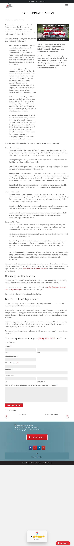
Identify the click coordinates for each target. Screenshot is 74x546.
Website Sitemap (48, 462)
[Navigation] (66, 5)
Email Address (11, 356)
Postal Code (41, 381)
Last (38, 352)
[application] (53, 32)
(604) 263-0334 (46, 338)
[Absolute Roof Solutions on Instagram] (35, 448)
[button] (6, 416)
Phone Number (11, 363)
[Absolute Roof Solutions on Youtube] (43, 448)
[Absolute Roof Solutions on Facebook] (30, 448)
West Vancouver (23, 415)
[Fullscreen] (67, 39)
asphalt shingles (16, 289)
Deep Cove (51, 415)
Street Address (9, 375)
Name (8, 346)
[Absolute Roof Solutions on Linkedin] (39, 448)
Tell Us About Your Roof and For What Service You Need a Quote (31, 385)
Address (9, 369)
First (6, 352)
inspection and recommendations (35, 269)
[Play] (40, 39)
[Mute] (64, 39)
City (6, 381)
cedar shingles (52, 287)
